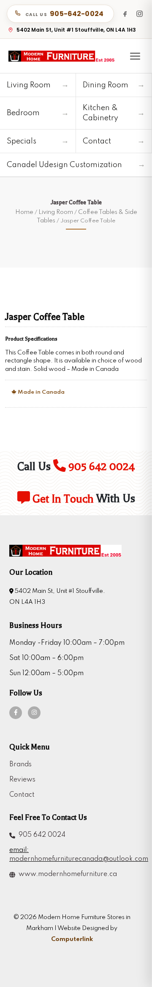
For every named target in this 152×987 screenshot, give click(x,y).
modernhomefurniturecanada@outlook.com (71, 859)
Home (24, 212)
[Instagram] (139, 13)
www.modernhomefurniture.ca (66, 874)
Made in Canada (40, 392)
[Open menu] (135, 56)
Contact (22, 795)
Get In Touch (62, 499)
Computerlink (72, 939)
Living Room (55, 212)
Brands (20, 764)
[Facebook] (125, 13)
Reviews (22, 779)
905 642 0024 (100, 466)
